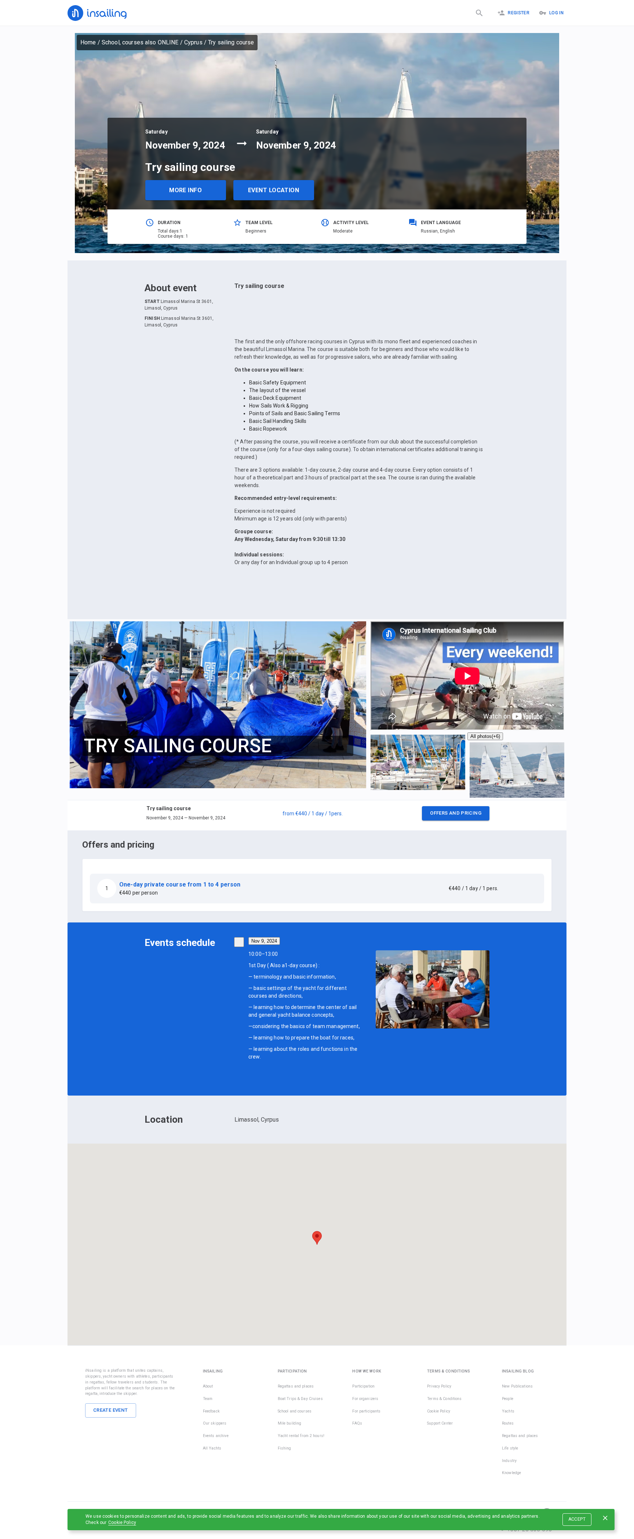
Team (208, 1398)
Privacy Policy (439, 1386)
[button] (317, 815)
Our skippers (215, 1423)
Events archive (216, 1435)
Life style (510, 1448)
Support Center (440, 1423)
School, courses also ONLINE (140, 42)
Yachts (508, 1411)
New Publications (517, 1386)
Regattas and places (296, 1386)
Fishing (284, 1448)
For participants (366, 1411)
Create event (110, 1410)
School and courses (294, 1411)
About (208, 1386)
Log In (556, 12)
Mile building (290, 1423)
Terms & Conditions (444, 1398)
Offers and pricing (455, 813)
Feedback (211, 1411)
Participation (363, 1386)
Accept (577, 1519)
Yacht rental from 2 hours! (301, 1435)
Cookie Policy (122, 1522)
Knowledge (511, 1472)
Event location (273, 190)
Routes (508, 1423)
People (507, 1398)
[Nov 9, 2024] (239, 942)
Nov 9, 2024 (264, 941)
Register (518, 12)
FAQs (357, 1423)
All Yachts (212, 1448)
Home (88, 42)
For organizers (365, 1398)
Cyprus (193, 42)
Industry (509, 1460)
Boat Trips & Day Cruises (300, 1398)
